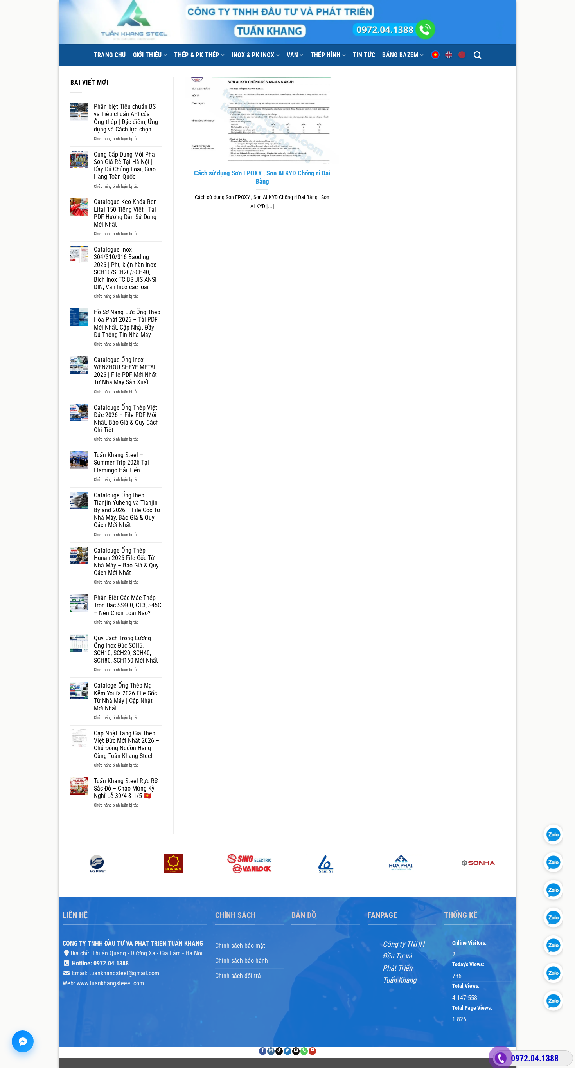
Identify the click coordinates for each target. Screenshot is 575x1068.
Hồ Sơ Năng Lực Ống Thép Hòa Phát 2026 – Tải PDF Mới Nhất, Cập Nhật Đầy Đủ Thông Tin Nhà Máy (127, 323)
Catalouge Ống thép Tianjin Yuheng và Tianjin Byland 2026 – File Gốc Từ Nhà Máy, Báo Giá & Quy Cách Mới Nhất (127, 510)
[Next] (512, 874)
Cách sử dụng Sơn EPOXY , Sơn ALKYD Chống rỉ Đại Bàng (262, 177)
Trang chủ (110, 55)
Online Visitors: (470, 943)
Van (292, 55)
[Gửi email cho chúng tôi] (296, 1051)
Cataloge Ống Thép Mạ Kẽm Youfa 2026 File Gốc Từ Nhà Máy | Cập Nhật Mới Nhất (125, 697)
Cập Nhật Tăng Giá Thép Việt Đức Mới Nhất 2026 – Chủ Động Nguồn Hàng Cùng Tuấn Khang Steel (126, 744)
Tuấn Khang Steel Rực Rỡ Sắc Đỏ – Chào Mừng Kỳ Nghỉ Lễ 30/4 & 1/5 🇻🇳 (126, 788)
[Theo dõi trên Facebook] (262, 1051)
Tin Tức (364, 55)
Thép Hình (326, 55)
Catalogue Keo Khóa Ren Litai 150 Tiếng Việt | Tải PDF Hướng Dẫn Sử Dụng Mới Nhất (125, 213)
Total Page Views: (472, 1008)
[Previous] (63, 874)
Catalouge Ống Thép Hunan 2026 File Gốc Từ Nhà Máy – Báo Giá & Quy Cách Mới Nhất (126, 562)
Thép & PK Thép (196, 55)
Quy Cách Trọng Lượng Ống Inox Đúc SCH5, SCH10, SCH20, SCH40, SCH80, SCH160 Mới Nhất (126, 649)
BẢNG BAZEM (400, 55)
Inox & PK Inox (253, 55)
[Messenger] (23, 1041)
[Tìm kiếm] (477, 55)
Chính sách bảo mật (240, 945)
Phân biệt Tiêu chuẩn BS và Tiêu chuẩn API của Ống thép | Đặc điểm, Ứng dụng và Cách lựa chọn (126, 118)
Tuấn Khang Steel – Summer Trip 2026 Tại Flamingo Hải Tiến (121, 462)
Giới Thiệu (147, 55)
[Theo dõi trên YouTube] (312, 1051)
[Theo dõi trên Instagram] (271, 1051)
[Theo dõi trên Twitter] (287, 1051)
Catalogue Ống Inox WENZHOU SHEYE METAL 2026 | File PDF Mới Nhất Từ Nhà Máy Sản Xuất (125, 371)
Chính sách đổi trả (238, 976)
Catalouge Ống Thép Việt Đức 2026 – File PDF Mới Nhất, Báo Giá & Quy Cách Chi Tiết (126, 419)
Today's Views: (468, 964)
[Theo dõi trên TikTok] (279, 1051)
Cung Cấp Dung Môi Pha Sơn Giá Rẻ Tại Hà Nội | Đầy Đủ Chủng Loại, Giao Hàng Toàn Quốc (125, 166)
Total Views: (466, 986)
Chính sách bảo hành (241, 960)
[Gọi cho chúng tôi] (304, 1051)
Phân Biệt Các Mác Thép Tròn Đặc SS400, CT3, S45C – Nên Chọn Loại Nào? (127, 605)
